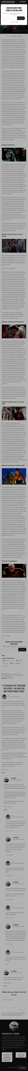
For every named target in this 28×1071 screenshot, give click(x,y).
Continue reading (14, 22)
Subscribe (21, 18)
